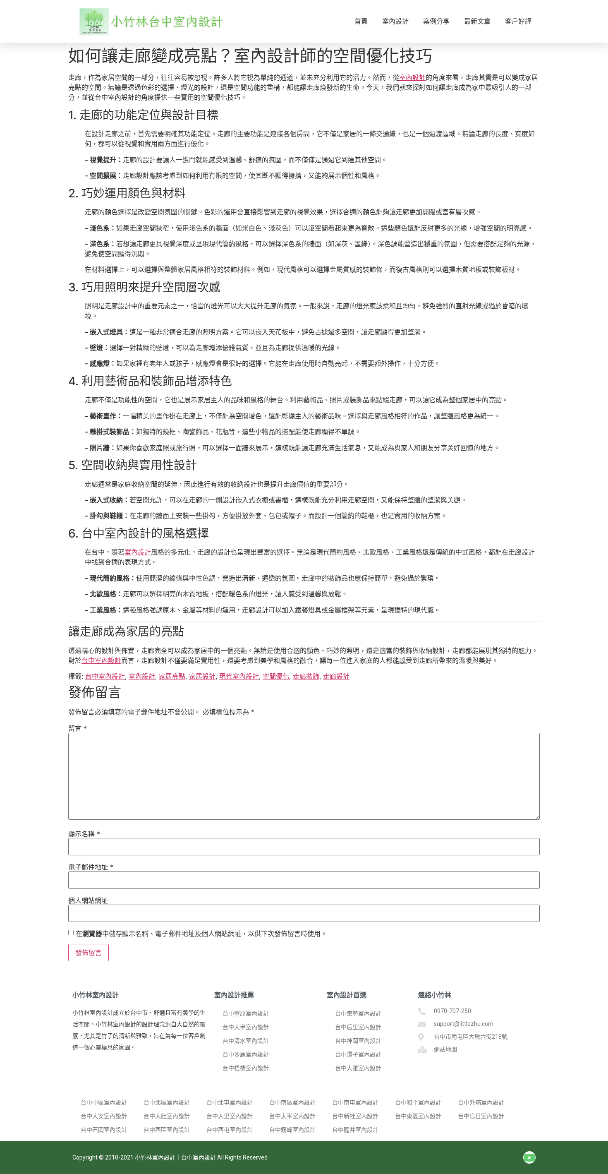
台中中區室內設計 (104, 1102)
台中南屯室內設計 (355, 1102)
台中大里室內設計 (229, 1116)
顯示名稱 (84, 834)
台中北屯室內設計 (229, 1102)
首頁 (361, 21)
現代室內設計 (239, 676)
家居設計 (202, 676)
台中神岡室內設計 (358, 1040)
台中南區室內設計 (292, 1102)
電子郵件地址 (90, 867)
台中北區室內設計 (167, 1102)
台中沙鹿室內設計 (246, 1054)
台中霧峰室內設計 (292, 1129)
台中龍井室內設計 (355, 1129)
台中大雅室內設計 (358, 1068)
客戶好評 (518, 21)
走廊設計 (336, 676)
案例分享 (436, 21)
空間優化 (276, 676)
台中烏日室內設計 (481, 1116)
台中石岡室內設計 (104, 1129)
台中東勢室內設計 (358, 1013)
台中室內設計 (101, 660)
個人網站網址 (88, 900)
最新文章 (477, 21)
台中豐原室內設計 (246, 1013)
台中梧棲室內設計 (246, 1068)
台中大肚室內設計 (167, 1116)
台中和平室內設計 (418, 1102)
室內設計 (395, 21)
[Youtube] (529, 1157)
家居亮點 (172, 676)
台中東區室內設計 (418, 1116)
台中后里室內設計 (358, 1027)
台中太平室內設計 (292, 1116)
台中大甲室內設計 (246, 1027)
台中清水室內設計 (246, 1040)
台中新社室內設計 (355, 1116)
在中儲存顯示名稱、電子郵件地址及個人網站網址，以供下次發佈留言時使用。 (201, 933)
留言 (77, 728)
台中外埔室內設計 (481, 1102)
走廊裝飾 (306, 676)
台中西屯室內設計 (229, 1129)
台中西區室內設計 (167, 1129)
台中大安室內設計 (104, 1116)
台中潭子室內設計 (358, 1054)
